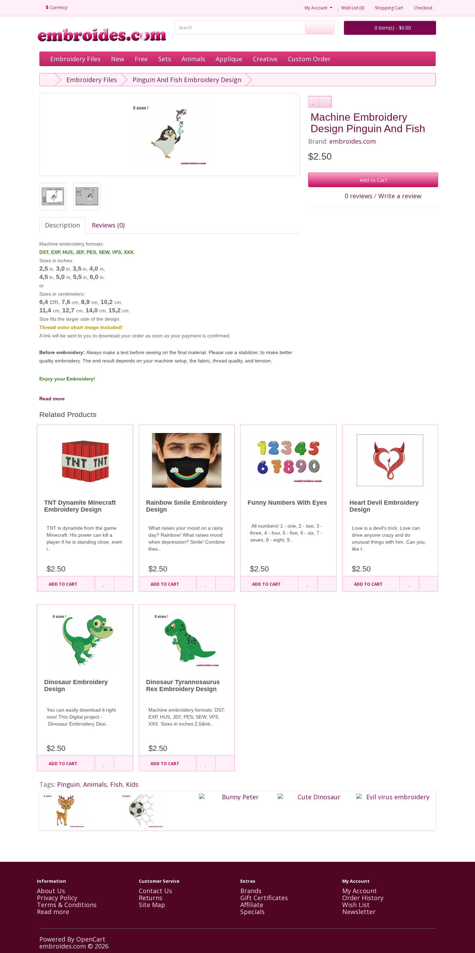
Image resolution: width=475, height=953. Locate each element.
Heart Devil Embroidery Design (384, 506)
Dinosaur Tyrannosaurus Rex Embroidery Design (183, 685)
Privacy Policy (57, 898)
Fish (116, 784)
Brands (250, 891)
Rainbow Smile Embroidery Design (186, 506)
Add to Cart (373, 179)
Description (62, 225)
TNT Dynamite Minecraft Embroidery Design (80, 506)
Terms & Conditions (67, 904)
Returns (150, 898)
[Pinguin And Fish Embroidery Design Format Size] (52, 196)
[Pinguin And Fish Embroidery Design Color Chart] (86, 196)
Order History (363, 898)
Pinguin (68, 784)
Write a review (399, 196)
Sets (164, 59)
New (117, 59)
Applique (229, 59)
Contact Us (155, 891)
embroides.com (352, 141)
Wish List (356, 904)
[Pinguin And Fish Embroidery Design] (169, 134)
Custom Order (309, 59)
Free (141, 59)
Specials (252, 911)
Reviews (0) (108, 225)
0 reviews (358, 196)
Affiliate (251, 904)
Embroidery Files (75, 59)
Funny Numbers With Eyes (287, 502)
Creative (265, 59)
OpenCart (90, 939)
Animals (193, 59)
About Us (51, 891)
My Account (359, 891)
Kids (132, 784)
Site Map (152, 904)
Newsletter (359, 911)
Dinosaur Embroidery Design (76, 685)
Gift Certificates (264, 898)
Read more (52, 398)
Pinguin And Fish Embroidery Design (186, 79)
